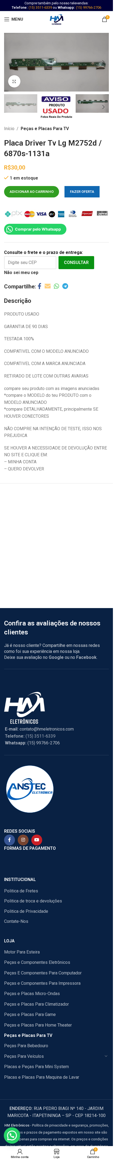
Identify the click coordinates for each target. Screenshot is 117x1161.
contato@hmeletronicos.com (39, 729)
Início (9, 128)
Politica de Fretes (21, 890)
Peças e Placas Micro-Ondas (32, 993)
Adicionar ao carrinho (32, 192)
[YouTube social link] (36, 840)
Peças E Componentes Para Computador (43, 973)
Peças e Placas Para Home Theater (38, 1025)
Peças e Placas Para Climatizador (36, 1004)
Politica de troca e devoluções (33, 901)
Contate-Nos (16, 921)
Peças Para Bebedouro (26, 1045)
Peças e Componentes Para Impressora (42, 983)
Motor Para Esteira (22, 952)
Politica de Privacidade (26, 911)
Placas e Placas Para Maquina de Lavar (41, 1077)
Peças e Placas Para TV (45, 128)
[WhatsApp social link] (56, 286)
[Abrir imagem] (14, 81)
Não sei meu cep (21, 272)
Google (56, 657)
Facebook (86, 657)
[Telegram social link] (65, 286)
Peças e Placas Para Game (30, 1014)
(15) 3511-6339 (40, 7)
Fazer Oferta (82, 192)
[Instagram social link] (23, 840)
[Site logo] (56, 18)
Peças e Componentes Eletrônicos (37, 962)
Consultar (76, 262)
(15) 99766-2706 (88, 7)
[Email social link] (47, 286)
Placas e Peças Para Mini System (36, 1066)
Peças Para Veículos (24, 1056)
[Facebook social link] (39, 286)
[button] (9, 62)
